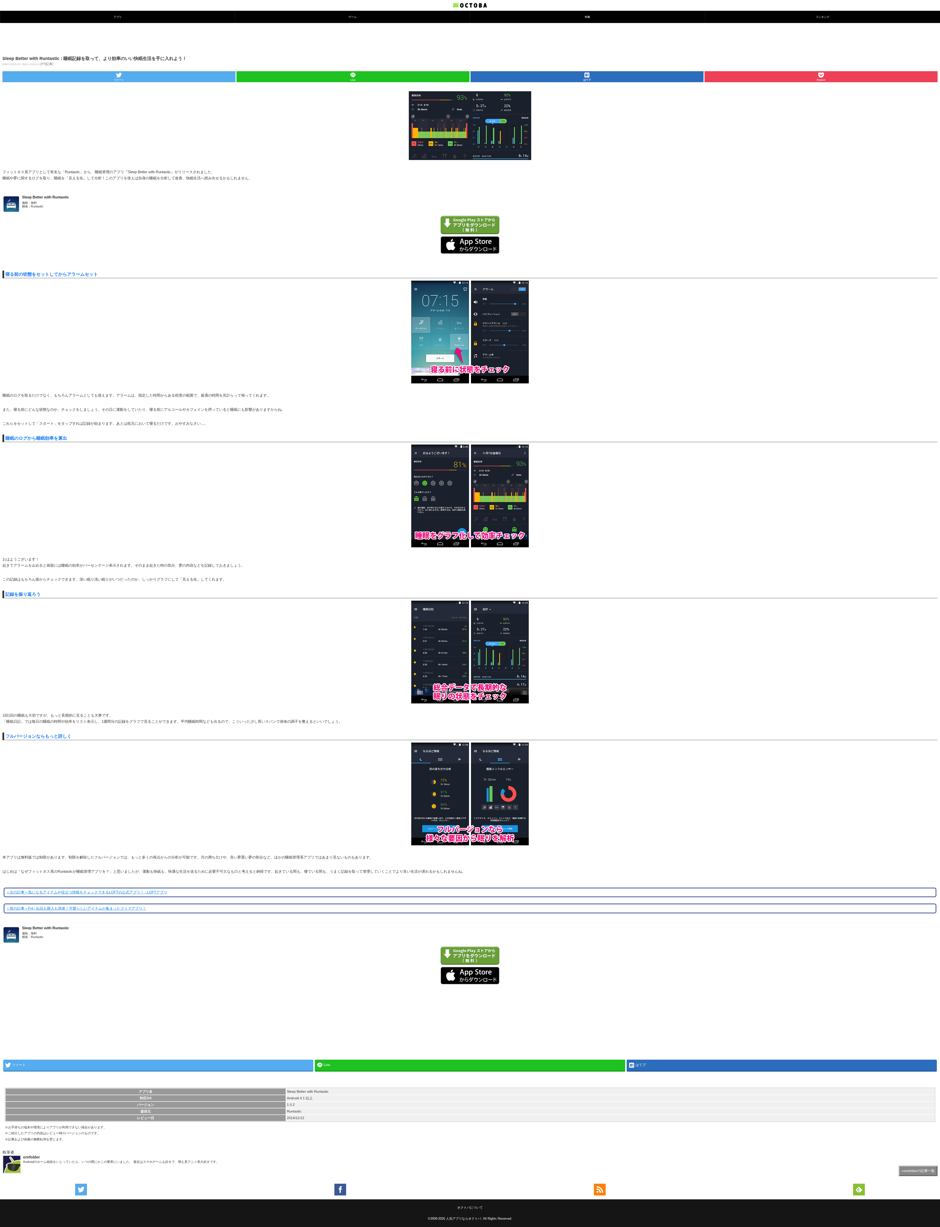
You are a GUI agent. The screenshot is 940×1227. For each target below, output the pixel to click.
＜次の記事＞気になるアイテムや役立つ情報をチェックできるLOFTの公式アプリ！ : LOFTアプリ (86, 892)
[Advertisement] (470, 39)
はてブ (587, 80)
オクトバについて (470, 1207)
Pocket (821, 80)
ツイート (119, 80)
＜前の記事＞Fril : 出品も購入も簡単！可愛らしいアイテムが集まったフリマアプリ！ (76, 908)
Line (353, 80)
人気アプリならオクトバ (463, 1218)
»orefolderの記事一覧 (918, 1171)
